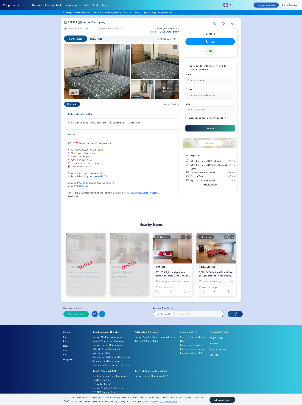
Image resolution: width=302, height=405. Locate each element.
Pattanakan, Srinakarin (146, 332)
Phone (188, 89)
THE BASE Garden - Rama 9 (105, 392)
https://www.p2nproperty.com (142, 192)
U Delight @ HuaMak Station (106, 348)
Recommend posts (53, 5)
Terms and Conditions (220, 332)
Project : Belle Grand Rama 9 (165, 31)
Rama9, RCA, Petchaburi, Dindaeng (107, 12)
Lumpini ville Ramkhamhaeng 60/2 (151, 375)
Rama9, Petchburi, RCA (104, 370)
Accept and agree (198, 117)
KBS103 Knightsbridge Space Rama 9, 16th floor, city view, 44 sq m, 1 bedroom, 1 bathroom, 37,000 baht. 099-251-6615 (171, 274)
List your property (266, 5)
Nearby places (192, 155)
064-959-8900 (81, 182)
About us (214, 343)
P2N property (11, 5)
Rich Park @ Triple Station (146, 340)
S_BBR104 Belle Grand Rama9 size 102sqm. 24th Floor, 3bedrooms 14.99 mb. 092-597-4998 (215, 274)
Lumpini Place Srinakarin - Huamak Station (155, 336)
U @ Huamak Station (102, 352)
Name (188, 74)
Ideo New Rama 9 (100, 379)
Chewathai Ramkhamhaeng (105, 360)
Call (212, 41)
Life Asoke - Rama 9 (102, 384)
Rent (65, 340)
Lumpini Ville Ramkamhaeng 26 (107, 336)
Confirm (210, 128)
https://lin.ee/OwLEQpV (95, 176)
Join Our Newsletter (163, 307)
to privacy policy (217, 117)
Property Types (72, 5)
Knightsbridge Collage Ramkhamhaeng (111, 357)
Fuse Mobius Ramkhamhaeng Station (110, 365)
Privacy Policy (216, 337)
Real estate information (79, 113)
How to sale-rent (218, 349)
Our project (69, 359)
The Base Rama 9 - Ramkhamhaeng (109, 375)
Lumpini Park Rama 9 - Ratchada (107, 387)
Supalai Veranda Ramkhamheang (108, 340)
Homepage (37, 5)
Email (188, 103)
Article (96, 5)
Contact (105, 5)
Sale (65, 336)
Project (86, 5)
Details (71, 134)
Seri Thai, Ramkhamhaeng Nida (150, 370)
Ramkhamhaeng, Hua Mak (105, 332)
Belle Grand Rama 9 (132, 12)
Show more (210, 184)
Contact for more (72, 307)
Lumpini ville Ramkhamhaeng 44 (108, 344)
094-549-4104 (81, 186)
